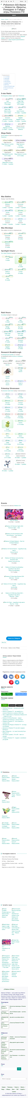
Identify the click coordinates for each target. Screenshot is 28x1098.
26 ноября (7, 280)
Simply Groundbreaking (14, 570)
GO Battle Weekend (14, 542)
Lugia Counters (7, 102)
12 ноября (20, 266)
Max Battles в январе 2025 (15, 942)
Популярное (12, 705)
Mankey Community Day (14, 561)
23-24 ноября (7, 450)
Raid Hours (6, 84)
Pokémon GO (17, 505)
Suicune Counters (20, 127)
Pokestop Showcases (8, 87)
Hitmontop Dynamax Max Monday (10, 859)
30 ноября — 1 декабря (20, 457)
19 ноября (7, 273)
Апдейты (22, 1089)
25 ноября (7, 247)
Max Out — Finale (14, 604)
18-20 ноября (7, 444)
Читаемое (19, 705)
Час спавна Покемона (6, 253)
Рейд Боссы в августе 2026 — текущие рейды (13, 867)
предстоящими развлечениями (15, 39)
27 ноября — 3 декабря (20, 112)
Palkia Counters (7, 111)
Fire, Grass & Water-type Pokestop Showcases (21, 694)
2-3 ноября (7, 397)
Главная (2, 19)
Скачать (14, 1091)
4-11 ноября (8, 145)
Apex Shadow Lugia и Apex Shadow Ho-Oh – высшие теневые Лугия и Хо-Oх (16, 966)
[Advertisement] (14, 57)
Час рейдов (4, 314)
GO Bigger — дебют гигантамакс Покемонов (6, 694)
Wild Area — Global (14, 596)
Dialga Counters (20, 102)
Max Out (4, 642)
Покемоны (10, 1087)
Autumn (7, 365)
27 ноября (7, 342)
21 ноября (7, 335)
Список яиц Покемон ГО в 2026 (17, 1022)
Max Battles (6, 80)
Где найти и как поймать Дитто (17, 1017)
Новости (16, 1087)
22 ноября (20, 335)
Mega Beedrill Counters (7, 154)
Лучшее (5, 705)
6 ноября (7, 322)
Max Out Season (14, 520)
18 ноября (20, 238)
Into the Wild (14, 587)
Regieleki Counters (20, 119)
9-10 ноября (8, 417)
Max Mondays (7, 81)
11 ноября (7, 238)
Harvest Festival (14, 552)
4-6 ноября (7, 404)
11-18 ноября (20, 147)
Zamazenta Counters (7, 119)
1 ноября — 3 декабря (7, 207)
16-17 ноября (7, 437)
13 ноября (20, 322)
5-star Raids (7, 76)
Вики (13, 1089)
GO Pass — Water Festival (8, 861)
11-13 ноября (7, 430)
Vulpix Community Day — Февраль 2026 (16, 933)
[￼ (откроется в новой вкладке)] (14, 513)
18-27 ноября (20, 104)
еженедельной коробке (7, 354)
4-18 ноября (8, 104)
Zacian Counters (20, 111)
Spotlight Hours (7, 83)
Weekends (20, 129)
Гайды (2, 1089)
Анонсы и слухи (12, 647)
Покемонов (21, 95)
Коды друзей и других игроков (17, 1042)
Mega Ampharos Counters (20, 154)
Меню (21, 1)
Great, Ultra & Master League (8, 856)
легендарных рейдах (7, 95)
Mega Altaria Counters (7, 162)
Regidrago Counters (7, 127)
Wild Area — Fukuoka (14, 578)
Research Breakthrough (9, 86)
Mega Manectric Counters (8, 144)
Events (5, 89)
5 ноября (7, 260)
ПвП (17, 1089)
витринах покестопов (8, 390)
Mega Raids (6, 78)
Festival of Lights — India (14, 527)
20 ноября (20, 328)
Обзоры (6, 19)
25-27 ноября (7, 457)
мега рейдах (5, 135)
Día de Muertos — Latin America (14, 535)
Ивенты (22, 1087)
